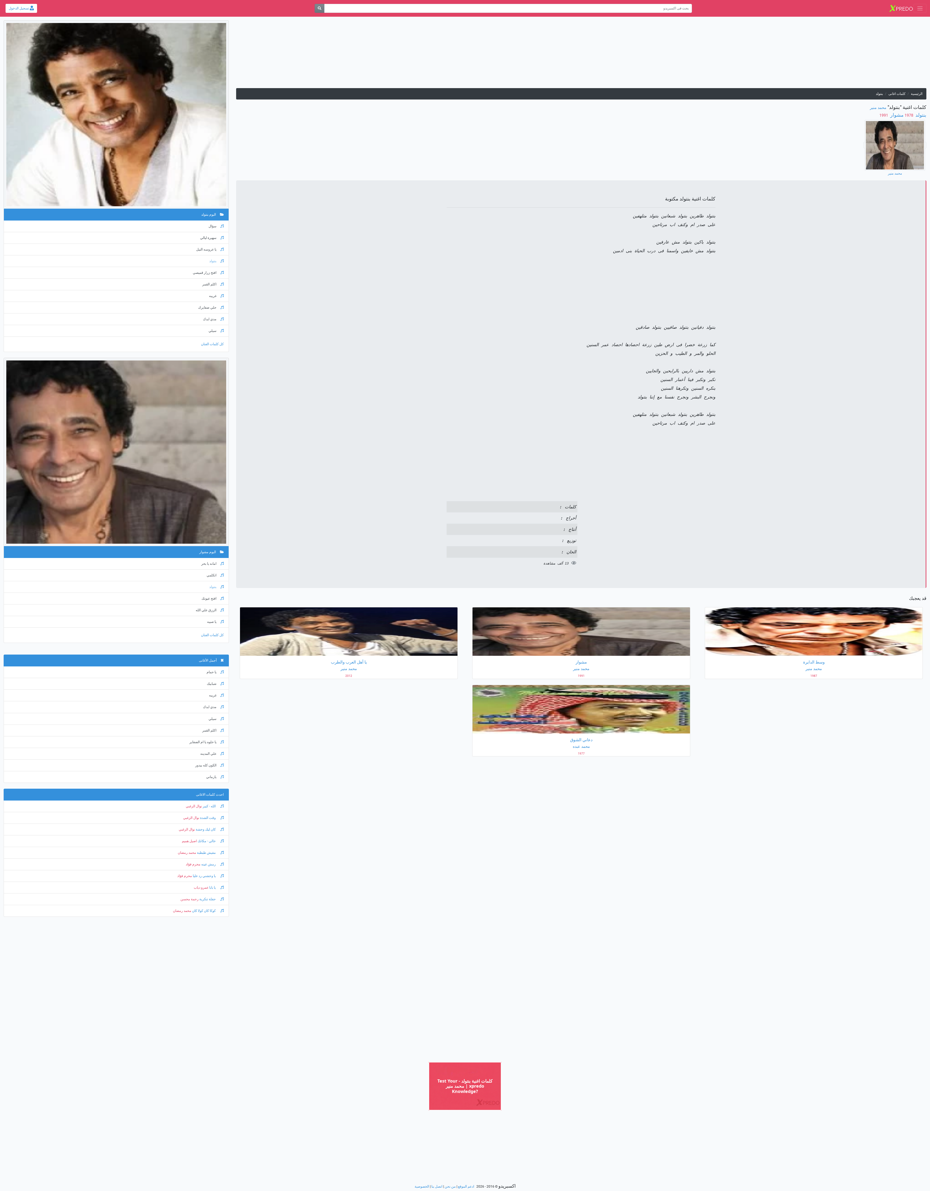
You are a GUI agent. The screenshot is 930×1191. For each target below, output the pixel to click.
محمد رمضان (187, 853)
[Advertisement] (781, 54)
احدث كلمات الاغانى (210, 795)
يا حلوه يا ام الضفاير (203, 742)
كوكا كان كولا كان (204, 911)
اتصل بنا (436, 1186)
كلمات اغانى (897, 94)
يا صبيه (212, 622)
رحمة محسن (189, 899)
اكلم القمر (209, 284)
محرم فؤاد (193, 864)
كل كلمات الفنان (212, 344)
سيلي (213, 331)
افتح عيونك (209, 598)
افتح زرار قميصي (205, 273)
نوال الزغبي (194, 806)
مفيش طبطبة (206, 853)
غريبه (213, 296)
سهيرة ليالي (208, 238)
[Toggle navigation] (920, 8)
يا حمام (212, 672)
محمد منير (878, 107)
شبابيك (212, 684)
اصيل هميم (189, 841)
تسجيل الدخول (19, 8)
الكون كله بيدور (206, 765)
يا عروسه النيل (206, 249)
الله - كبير (209, 806)
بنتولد (920, 115)
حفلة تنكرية (208, 899)
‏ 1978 (909, 115)
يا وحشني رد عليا (204, 876)
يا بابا (213, 888)
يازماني (211, 777)
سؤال (213, 226)
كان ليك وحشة (206, 829)
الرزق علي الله (206, 610)
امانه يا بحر (209, 564)
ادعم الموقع (466, 1186)
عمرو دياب (201, 888)
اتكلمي (212, 575)
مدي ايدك (210, 319)
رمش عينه (209, 864)
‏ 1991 (884, 115)
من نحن (450, 1186)
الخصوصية (422, 1186)
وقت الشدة (208, 818)
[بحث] (319, 8)
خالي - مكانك (207, 841)
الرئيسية (916, 94)
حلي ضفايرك (207, 307)
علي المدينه (208, 754)
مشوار (896, 115)
